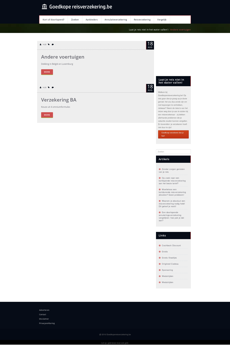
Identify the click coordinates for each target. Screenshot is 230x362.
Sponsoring (167, 269)
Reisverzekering (142, 19)
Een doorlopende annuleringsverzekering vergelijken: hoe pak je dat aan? (171, 216)
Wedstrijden (167, 276)
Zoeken (75, 19)
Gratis (165, 251)
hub (44, 44)
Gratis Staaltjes (169, 257)
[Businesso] (76, 6)
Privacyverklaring (47, 323)
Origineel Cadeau (170, 263)
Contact (42, 314)
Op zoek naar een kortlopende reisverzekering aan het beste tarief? (172, 180)
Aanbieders (92, 19)
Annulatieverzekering (116, 19)
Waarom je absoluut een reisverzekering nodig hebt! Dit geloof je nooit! (172, 203)
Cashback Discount (171, 245)
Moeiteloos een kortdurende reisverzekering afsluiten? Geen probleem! (172, 192)
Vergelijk (162, 19)
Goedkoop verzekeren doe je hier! (172, 134)
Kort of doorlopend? (53, 19)
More (47, 72)
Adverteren (44, 310)
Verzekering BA (58, 99)
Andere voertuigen (180, 29)
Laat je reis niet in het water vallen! (148, 29)
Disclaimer (44, 319)
